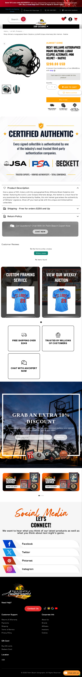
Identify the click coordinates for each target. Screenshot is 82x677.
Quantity (49, 83)
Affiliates (45, 626)
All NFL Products (16, 31)
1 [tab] (41, 322)
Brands (44, 623)
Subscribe (60, 437)
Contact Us (33, 609)
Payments (5, 623)
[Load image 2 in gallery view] (16, 89)
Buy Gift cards (7, 646)
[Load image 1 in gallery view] (6, 89)
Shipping (5, 626)
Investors (45, 629)
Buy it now (63, 100)
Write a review (41, 253)
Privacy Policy (7, 633)
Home (6, 31)
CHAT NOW (40, 232)
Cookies (45, 633)
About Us (45, 619)
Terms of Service (8, 629)
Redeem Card (7, 649)
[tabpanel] (20, 292)
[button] (69, 93)
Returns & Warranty (9, 619)
